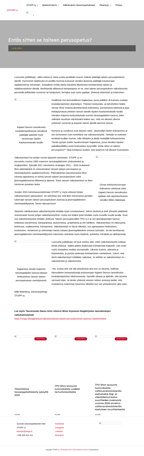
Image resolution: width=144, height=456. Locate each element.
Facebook (59, 424)
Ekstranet (59, 435)
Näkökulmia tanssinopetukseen (79, 5)
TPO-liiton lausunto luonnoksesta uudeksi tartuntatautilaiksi (67, 388)
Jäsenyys (104, 5)
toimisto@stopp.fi (24, 431)
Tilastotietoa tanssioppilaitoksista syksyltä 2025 (31, 392)
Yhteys (118, 5)
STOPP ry (31, 5)
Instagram (59, 427)
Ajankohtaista (49, 5)
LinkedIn (59, 431)
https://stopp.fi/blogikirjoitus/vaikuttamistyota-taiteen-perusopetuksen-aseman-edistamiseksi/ (60, 318)
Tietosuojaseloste (66, 449)
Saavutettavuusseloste (80, 449)
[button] (37, 5)
